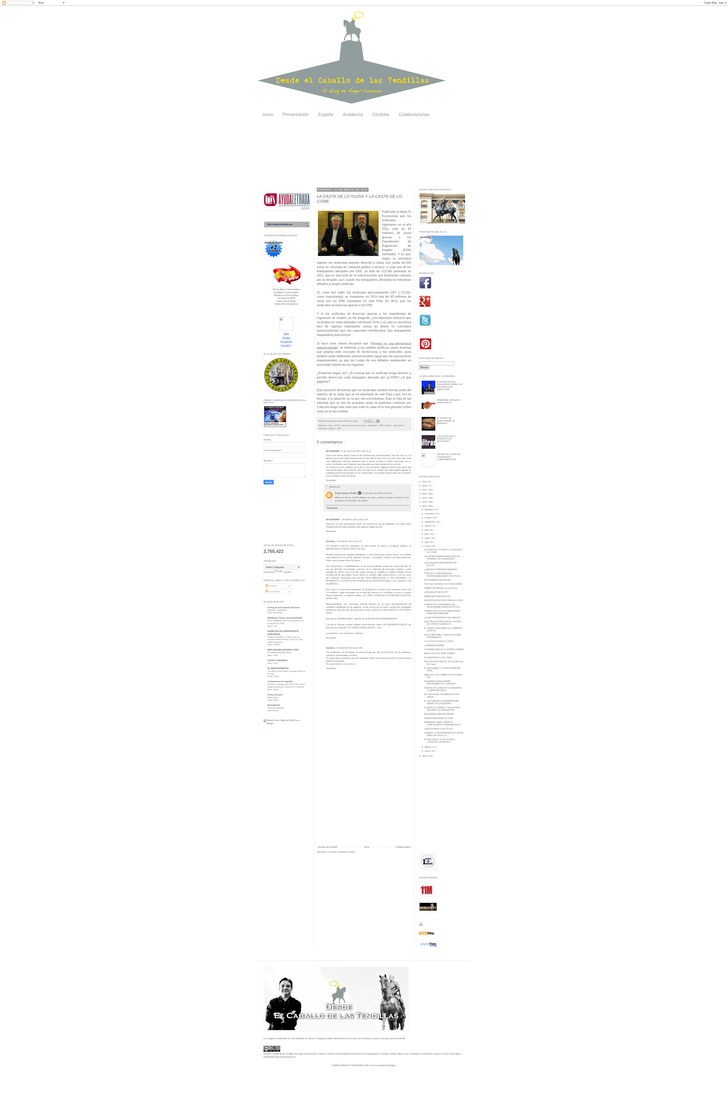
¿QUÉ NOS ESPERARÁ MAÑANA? (440, 569)
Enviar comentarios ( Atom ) (343, 852)
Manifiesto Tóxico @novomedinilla (285, 618)
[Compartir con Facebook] (378, 421)
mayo (427, 538)
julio (427, 530)
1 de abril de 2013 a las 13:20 (354, 519)
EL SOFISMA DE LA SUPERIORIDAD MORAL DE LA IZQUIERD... (441, 702)
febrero (428, 747)
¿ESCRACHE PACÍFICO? (436, 592)
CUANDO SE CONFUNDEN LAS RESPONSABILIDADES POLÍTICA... (442, 605)
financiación (399, 425)
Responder (331, 480)
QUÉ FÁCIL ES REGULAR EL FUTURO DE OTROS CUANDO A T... (442, 622)
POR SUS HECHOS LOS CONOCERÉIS (443, 584)
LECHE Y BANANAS (277, 660)
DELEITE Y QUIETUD (277, 610)
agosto (428, 526)
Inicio (268, 114)
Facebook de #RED (286, 298)
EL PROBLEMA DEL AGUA (279, 652)
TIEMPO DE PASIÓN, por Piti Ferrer (440, 588)
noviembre (430, 513)
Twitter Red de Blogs (286, 301)
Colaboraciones (414, 114)
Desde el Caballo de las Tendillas (279, 1054)
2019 (424, 481)
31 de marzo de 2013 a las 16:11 (356, 451)
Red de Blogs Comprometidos (286, 289)
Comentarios (274, 591)
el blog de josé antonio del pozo (284, 607)
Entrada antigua (403, 847)
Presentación (295, 114)
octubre (428, 517)
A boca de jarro (275, 695)
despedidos (372, 425)
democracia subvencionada (354, 425)
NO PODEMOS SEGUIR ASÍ (437, 580)
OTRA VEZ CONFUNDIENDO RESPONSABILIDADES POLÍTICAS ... (443, 574)
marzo (428, 546)
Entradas (272, 586)
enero (428, 751)
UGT (339, 428)
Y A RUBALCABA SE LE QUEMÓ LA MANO (444, 649)
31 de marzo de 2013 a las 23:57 (377, 493)
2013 (424, 506)
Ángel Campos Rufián (346, 493)
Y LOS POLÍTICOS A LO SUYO (438, 641)
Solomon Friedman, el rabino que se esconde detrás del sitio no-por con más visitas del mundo (285, 639)
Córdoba (380, 114)
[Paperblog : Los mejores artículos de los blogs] (428, 947)
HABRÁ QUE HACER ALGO (437, 596)
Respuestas (334, 487)
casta (330, 425)
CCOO (337, 425)
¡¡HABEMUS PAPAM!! (434, 645)
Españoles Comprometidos (286, 292)
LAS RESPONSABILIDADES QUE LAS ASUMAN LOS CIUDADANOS (442, 557)
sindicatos (323, 428)
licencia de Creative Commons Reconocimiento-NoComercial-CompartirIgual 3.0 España (347, 1054)
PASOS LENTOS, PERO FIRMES (439, 653)
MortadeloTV (274, 705)
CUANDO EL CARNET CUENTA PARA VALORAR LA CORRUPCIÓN (442, 708)
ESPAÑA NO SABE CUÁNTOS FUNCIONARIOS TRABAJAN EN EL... (443, 723)
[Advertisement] (364, 155)
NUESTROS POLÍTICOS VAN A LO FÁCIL (443, 600)
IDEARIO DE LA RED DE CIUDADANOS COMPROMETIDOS (448, 456)
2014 (424, 502)
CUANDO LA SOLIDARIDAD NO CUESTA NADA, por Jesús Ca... (443, 734)
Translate (287, 572)
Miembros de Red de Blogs (286, 295)
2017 (424, 490)
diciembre (429, 509)
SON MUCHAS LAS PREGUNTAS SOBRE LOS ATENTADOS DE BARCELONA (449, 386)
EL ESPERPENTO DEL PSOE (438, 657)
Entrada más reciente (327, 847)
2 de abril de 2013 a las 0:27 (349, 541)
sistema (332, 428)
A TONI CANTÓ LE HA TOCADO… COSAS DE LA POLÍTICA (440, 740)
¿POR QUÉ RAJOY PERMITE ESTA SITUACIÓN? (446, 438)
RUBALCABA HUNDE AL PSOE (438, 718)
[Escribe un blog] (370, 421)
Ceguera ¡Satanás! (276, 708)
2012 (424, 756)
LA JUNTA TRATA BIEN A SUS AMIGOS (442, 617)
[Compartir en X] (374, 421)
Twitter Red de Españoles (286, 304)
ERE (381, 425)
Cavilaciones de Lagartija (280, 681)
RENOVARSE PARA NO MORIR (439, 714)
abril (427, 542)
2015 (424, 498)
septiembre (430, 522)
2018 (424, 486)
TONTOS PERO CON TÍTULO (438, 729)
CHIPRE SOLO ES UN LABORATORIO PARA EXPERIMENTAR (442, 612)
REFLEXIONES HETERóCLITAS (283, 650)
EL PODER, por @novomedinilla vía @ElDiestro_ (446, 420)
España (325, 114)
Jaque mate (273, 697)
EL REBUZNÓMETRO (278, 668)
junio (427, 534)
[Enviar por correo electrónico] (365, 421)
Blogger (392, 1065)
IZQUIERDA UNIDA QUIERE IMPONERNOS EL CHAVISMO (440, 682)
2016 (424, 494)
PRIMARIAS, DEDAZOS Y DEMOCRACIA (449, 401)
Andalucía (353, 114)
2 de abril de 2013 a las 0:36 (349, 648)
